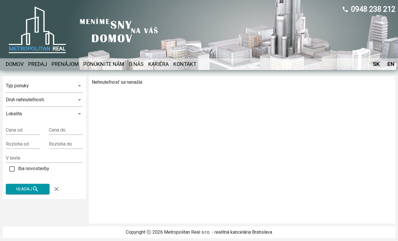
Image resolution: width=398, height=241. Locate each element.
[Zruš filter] (57, 189)
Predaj (37, 64)
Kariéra (158, 64)
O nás (136, 64)
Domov (15, 64)
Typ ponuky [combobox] (17, 85)
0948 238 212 (373, 9)
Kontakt (184, 64)
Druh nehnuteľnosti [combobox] (25, 99)
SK (376, 64)
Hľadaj (24, 189)
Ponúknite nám (103, 64)
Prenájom (65, 64)
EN (391, 64)
